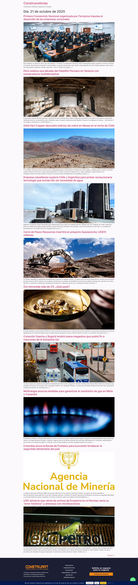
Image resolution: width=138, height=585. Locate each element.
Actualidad (69, 570)
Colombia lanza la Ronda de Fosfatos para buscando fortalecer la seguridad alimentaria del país (62, 447)
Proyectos (69, 575)
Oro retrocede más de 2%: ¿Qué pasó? (46, 286)
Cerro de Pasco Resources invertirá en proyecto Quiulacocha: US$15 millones (64, 233)
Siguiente (111, 555)
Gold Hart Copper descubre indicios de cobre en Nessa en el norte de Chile (68, 125)
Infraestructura (69, 568)
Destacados (69, 565)
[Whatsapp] (133, 580)
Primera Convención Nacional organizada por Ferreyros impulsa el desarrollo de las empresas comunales (63, 18)
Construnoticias (35, 3)
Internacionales (69, 577)
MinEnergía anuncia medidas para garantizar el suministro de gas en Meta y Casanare (68, 393)
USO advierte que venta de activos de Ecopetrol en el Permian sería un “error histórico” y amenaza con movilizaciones (66, 502)
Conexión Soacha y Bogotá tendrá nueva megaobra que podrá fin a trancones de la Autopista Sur (63, 338)
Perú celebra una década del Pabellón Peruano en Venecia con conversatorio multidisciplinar (61, 72)
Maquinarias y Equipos (69, 572)
